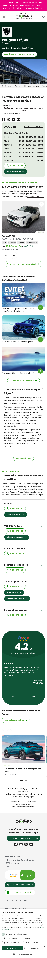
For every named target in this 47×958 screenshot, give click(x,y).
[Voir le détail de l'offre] (40, 307)
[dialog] (23, 933)
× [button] (44, 911)
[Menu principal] (3, 16)
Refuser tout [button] (35, 948)
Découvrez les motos (34, 8)
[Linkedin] (13, 119)
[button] (23, 954)
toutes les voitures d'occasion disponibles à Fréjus (23, 109)
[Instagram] (8, 119)
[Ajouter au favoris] (41, 204)
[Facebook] (3, 119)
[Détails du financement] (19, 246)
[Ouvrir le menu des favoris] (43, 16)
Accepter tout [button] (12, 948)
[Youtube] (18, 119)
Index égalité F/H (23, 458)
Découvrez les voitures (13, 8)
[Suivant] (13, 255)
